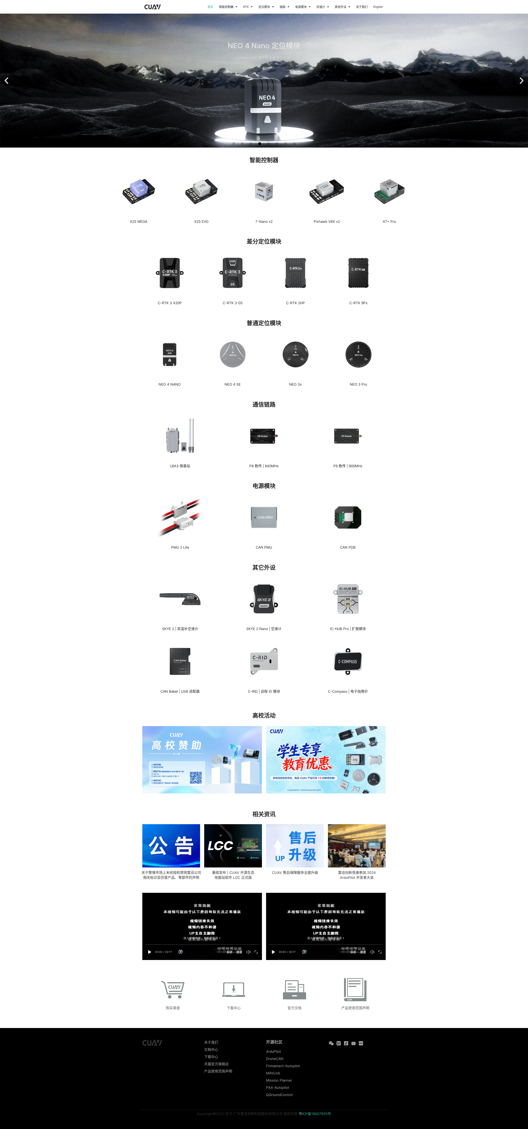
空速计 (320, 6)
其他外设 (340, 6)
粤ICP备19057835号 (315, 1114)
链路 (282, 6)
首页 (210, 6)
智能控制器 (226, 6)
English (378, 6)
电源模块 (301, 6)
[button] (6, 80)
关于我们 (362, 6)
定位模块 (264, 6)
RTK (246, 6)
